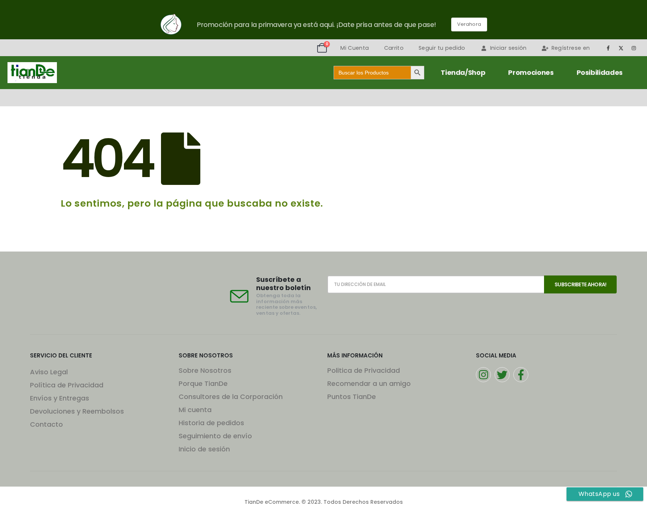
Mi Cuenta (354, 48)
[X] (621, 48)
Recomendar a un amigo (369, 383)
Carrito (394, 48)
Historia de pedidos (211, 422)
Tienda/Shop (463, 72)
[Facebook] (608, 48)
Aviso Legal (49, 372)
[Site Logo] (32, 72)
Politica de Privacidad (363, 370)
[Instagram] (634, 48)
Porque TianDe (203, 383)
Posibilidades (600, 72)
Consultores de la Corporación (231, 396)
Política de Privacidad (66, 385)
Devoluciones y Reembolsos (77, 411)
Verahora (469, 24)
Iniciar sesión (508, 48)
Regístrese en (571, 48)
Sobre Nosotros (205, 370)
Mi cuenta (195, 409)
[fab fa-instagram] (483, 374)
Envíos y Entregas (59, 398)
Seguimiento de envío (215, 436)
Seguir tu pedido (442, 48)
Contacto (46, 424)
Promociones (530, 72)
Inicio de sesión (204, 449)
